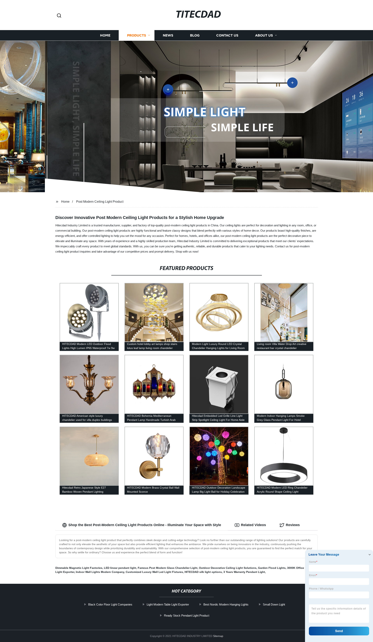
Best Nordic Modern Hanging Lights (225, 604)
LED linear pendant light (120, 567)
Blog (195, 35)
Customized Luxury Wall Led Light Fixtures (154, 571)
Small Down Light (274, 604)
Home (105, 35)
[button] (59, 16)
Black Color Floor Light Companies (110, 604)
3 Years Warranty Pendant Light (244, 571)
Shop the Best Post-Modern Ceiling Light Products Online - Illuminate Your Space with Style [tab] (144, 525)
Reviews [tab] (293, 525)
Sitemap (218, 636)
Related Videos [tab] (253, 525)
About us (264, 35)
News (168, 35)
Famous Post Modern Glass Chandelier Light (167, 567)
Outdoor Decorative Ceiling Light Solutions (227, 567)
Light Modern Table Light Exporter (168, 604)
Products (136, 35)
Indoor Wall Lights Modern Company (100, 571)
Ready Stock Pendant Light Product (186, 615)
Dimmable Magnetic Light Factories (78, 567)
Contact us (227, 35)
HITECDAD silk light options (203, 571)
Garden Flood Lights (272, 567)
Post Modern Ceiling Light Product (99, 201)
